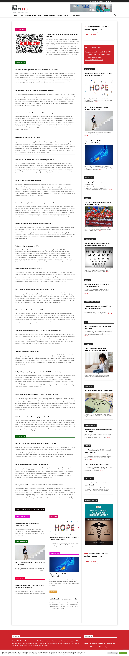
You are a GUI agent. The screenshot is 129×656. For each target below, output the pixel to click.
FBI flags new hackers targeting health (28, 180)
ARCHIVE (66, 15)
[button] (115, 15)
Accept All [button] (123, 653)
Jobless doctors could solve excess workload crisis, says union (36, 113)
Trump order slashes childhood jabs (27, 351)
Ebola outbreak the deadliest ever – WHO (29, 310)
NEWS (40, 15)
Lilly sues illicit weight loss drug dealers (28, 268)
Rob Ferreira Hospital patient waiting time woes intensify (34, 223)
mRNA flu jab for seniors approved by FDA (63, 599)
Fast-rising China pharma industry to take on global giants (34, 289)
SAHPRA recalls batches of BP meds (27, 137)
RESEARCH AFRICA (49, 15)
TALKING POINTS (30, 15)
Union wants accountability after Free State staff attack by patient (37, 394)
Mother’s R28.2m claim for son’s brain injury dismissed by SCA (35, 443)
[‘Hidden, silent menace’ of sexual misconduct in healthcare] (29, 43)
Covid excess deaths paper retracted (97, 464)
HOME (15, 15)
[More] (96, 101)
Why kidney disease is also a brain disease (99, 391)
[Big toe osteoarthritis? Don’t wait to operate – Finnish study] (64, 564)
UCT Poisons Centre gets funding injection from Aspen (33, 417)
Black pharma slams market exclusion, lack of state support (35, 90)
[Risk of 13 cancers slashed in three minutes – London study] (30, 552)
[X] (114, 1)
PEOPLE (59, 15)
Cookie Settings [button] (113, 653)
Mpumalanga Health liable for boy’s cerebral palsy (31, 464)
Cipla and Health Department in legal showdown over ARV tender (36, 70)
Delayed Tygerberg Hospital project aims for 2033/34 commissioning (38, 372)
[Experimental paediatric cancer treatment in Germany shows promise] (64, 527)
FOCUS (21, 15)
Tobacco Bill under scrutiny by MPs (27, 246)
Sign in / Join (108, 1)
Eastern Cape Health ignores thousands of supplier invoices (35, 160)
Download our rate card (94, 60)
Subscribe (76, 15)
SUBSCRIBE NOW (91, 35)
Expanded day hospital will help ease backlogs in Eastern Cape (36, 203)
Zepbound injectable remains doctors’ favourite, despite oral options (38, 330)
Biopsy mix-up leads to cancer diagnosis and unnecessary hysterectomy (39, 485)
